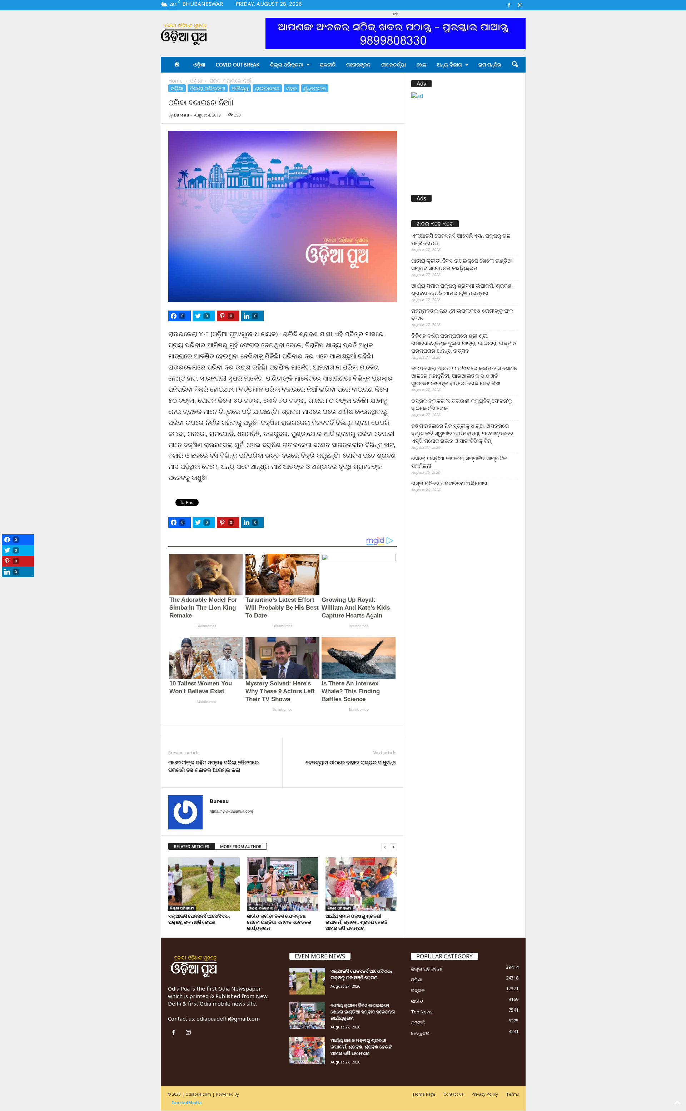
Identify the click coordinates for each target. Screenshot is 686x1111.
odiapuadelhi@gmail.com (228, 1018)
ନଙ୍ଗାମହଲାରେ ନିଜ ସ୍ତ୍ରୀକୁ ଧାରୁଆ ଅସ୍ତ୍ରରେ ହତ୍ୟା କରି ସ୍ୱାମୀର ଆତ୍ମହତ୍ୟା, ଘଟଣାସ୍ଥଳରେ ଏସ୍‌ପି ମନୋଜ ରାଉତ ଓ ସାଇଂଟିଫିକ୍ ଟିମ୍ (462, 433)
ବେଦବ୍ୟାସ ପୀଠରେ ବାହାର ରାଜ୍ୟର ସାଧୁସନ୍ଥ (351, 762)
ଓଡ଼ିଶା (199, 64)
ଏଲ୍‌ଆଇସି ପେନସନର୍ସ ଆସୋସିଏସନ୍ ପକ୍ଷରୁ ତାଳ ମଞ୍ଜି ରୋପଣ (199, 919)
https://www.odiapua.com (231, 811)
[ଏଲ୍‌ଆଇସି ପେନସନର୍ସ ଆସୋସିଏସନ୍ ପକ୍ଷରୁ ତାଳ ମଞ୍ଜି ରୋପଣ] (204, 884)
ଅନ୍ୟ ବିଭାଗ (449, 64)
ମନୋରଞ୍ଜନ (358, 64)
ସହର (291, 88)
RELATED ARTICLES (191, 846)
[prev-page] (384, 846)
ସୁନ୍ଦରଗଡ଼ (315, 88)
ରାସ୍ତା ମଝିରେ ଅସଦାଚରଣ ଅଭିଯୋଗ (449, 483)
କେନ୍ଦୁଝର (420, 1033)
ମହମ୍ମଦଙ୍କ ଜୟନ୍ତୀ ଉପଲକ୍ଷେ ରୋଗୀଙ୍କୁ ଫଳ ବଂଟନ (462, 314)
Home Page (424, 1094)
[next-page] (393, 846)
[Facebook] (509, 5)
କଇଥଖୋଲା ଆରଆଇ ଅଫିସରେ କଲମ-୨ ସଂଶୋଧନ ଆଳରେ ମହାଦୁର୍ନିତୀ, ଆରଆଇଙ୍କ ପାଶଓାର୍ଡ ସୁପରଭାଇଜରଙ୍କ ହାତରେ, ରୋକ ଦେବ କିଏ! (464, 375)
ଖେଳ (421, 64)
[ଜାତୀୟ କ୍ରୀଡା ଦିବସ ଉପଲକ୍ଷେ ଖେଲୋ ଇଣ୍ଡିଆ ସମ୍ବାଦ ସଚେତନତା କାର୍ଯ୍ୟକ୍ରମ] (282, 884)
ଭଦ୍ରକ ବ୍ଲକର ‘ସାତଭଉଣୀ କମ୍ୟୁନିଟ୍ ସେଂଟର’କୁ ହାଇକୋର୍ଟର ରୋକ (461, 404)
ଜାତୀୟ (417, 1001)
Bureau (181, 115)
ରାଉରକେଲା (267, 88)
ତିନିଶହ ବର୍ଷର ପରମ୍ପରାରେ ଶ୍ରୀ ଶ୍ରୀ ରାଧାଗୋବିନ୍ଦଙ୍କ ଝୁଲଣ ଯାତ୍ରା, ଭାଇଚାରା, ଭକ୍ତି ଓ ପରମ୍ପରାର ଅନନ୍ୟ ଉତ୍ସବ (463, 343)
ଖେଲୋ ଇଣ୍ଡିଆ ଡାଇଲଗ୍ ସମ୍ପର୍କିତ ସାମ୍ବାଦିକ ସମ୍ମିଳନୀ (459, 462)
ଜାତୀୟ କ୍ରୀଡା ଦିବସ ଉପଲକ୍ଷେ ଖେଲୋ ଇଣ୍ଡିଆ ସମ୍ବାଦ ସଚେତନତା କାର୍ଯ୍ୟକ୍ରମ (279, 922)
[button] (515, 65)
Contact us (453, 1094)
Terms (512, 1094)
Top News (422, 1011)
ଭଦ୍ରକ (418, 990)
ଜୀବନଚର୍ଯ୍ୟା (393, 64)
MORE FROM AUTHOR (241, 846)
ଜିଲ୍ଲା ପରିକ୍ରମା (286, 64)
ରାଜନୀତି (327, 64)
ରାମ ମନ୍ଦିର (489, 64)
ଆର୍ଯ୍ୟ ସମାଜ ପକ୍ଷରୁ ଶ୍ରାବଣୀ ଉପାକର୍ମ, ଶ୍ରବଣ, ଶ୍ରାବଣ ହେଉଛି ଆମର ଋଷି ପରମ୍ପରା (356, 922)
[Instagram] (520, 5)
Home (175, 80)
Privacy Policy (485, 1094)
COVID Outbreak (237, 64)
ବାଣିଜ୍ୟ (240, 88)
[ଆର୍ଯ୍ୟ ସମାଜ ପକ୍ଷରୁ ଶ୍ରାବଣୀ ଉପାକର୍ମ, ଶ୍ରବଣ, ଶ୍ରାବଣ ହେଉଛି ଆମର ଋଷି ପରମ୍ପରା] (361, 884)
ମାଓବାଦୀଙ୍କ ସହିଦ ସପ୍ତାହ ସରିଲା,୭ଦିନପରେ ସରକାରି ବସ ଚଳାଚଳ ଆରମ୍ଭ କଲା (213, 766)
